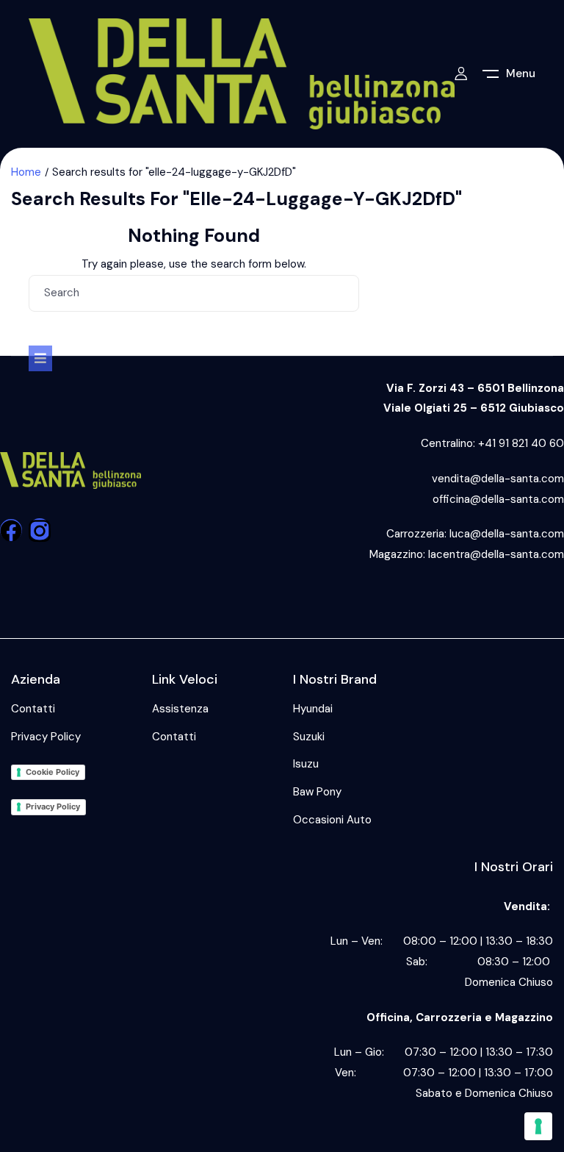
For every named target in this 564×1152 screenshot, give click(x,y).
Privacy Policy (46, 736)
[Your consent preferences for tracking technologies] (538, 1126)
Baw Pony (317, 791)
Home (26, 172)
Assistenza (180, 708)
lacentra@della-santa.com (496, 554)
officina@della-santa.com (498, 499)
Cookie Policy (52, 772)
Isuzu (306, 763)
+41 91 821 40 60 (521, 443)
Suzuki (309, 736)
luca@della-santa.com (506, 533)
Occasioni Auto (332, 819)
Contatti (33, 708)
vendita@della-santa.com (498, 478)
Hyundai (313, 708)
